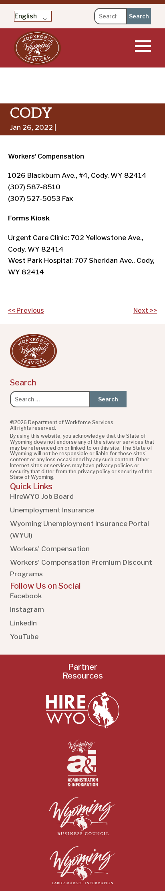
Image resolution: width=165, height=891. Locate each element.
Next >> (145, 310)
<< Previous (26, 310)
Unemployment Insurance (52, 510)
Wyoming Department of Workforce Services (37, 48)
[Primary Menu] (143, 46)
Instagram (27, 609)
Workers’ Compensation (50, 549)
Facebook (26, 596)
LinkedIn (23, 623)
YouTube (24, 637)
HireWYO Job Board (42, 496)
